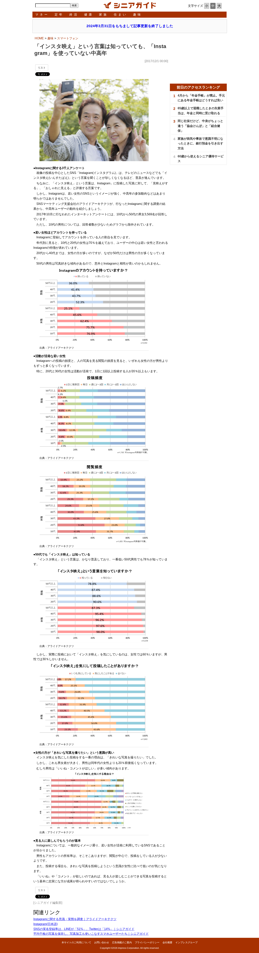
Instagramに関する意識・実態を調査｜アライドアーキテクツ (74, 919)
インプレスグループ (186, 942)
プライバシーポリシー (147, 942)
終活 (73, 14)
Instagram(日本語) (45, 924)
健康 (88, 14)
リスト (42, 67)
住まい (120, 14)
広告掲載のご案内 (122, 942)
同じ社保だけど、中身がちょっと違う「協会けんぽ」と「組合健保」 (200, 125)
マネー (42, 14)
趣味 (137, 14)
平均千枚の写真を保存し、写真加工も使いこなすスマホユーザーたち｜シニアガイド (91, 933)
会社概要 (167, 942)
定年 (59, 14)
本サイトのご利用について (76, 942)
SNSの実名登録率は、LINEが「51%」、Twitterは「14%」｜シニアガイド (83, 929)
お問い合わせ (101, 942)
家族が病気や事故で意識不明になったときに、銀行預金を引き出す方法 (200, 143)
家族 (103, 14)
